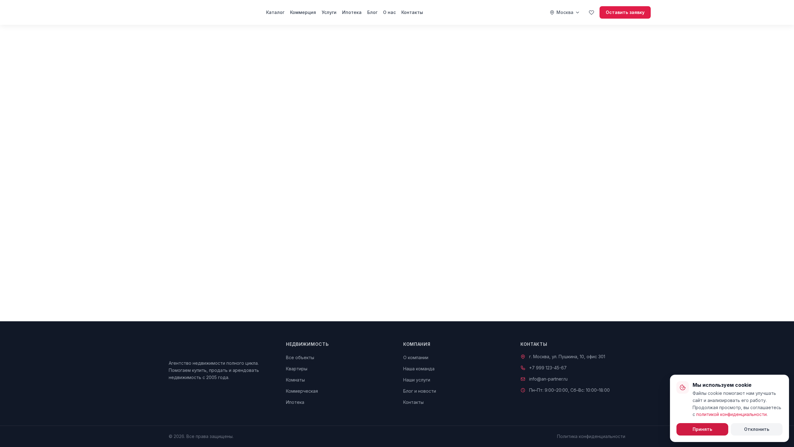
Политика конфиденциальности (591, 436)
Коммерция (303, 12)
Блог (372, 12)
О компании (415, 357)
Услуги (329, 12)
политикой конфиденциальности (731, 414)
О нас (389, 12)
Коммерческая (302, 391)
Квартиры (296, 368)
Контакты (412, 12)
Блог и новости (419, 391)
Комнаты (295, 379)
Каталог (275, 12)
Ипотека (352, 12)
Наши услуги (416, 379)
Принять (702, 429)
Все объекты (300, 357)
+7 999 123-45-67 (548, 367)
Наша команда (419, 368)
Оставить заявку (625, 12)
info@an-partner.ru (548, 379)
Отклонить (756, 429)
